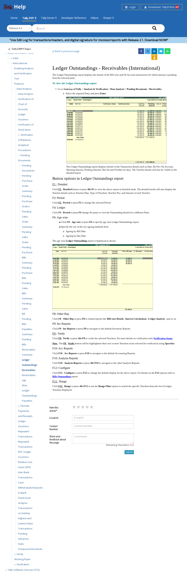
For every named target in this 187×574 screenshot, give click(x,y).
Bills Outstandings (62, 376)
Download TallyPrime (160, 7)
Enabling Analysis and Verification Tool (24, 73)
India (15, 58)
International (20, 63)
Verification (23, 564)
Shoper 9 (108, 18)
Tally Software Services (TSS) (24, 569)
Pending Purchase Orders (27, 201)
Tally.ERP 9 (29, 18)
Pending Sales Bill (26, 308)
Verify (20, 554)
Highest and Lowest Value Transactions (25, 523)
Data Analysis (24, 88)
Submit (129, 452)
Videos (95, 18)
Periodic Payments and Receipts (25, 411)
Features (19, 83)
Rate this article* (53, 409)
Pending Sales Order (26, 237)
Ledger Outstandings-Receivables (30, 365)
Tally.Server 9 (49, 18)
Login (131, 7)
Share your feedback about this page (57, 439)
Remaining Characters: (120, 445)
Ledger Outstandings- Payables (30, 395)
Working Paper (22, 559)
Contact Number (53, 428)
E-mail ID (53, 417)
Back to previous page (66, 51)
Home (14, 18)
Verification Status (163, 338)
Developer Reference (73, 18)
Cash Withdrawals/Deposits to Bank (30, 487)
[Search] (154, 28)
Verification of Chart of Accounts (26, 104)
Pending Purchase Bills (27, 273)
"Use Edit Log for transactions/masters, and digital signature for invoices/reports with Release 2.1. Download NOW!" (81, 40)
